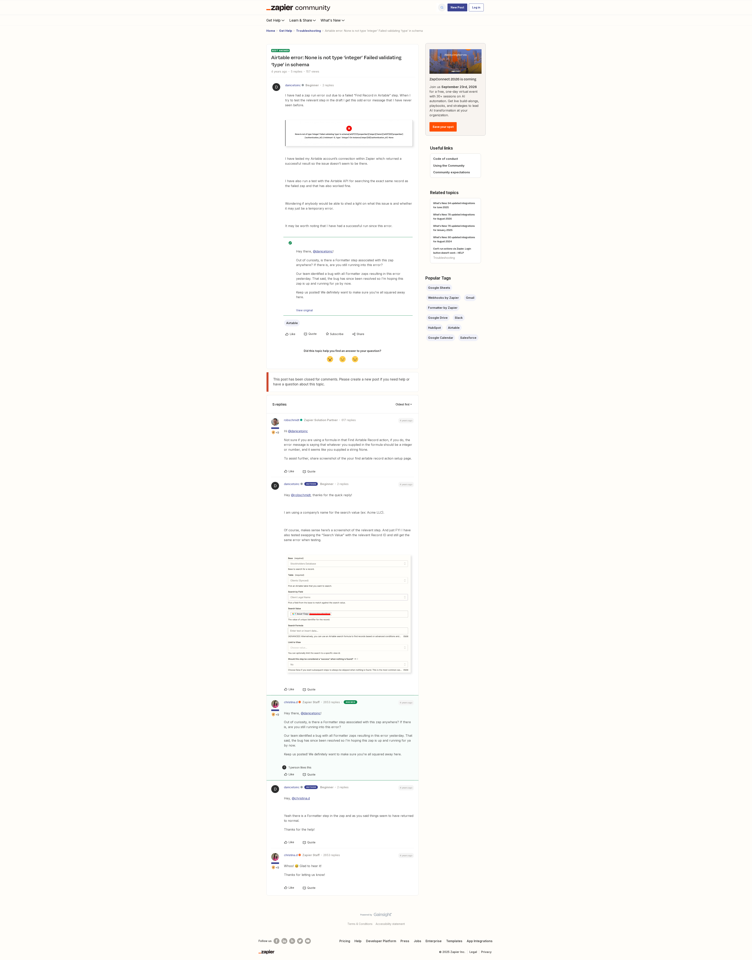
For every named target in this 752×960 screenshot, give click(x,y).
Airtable (292, 323)
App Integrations (480, 941)
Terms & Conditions (359, 923)
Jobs (417, 941)
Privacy (486, 952)
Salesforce (468, 338)
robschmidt (291, 420)
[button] (457, 7)
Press (404, 941)
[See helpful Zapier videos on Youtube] (308, 941)
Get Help (273, 20)
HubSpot (434, 328)
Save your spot (443, 126)
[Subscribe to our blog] (292, 941)
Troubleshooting (308, 31)
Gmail (470, 298)
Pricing (344, 941)
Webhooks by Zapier (443, 298)
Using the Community (449, 165)
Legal (473, 952)
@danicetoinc (323, 251)
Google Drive (438, 318)
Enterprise (434, 941)
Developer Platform (381, 941)
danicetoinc (293, 85)
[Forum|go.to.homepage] (299, 7)
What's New (331, 20)
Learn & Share (300, 20)
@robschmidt (301, 495)
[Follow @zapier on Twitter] (300, 941)
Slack (459, 318)
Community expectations (451, 172)
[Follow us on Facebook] (276, 941)
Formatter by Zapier (442, 308)
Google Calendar (440, 338)
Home (270, 31)
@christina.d (301, 798)
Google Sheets (439, 288)
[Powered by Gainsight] (376, 916)
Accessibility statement (390, 923)
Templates (454, 941)
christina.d (291, 702)
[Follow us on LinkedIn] (284, 941)
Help (358, 941)
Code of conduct (445, 159)
